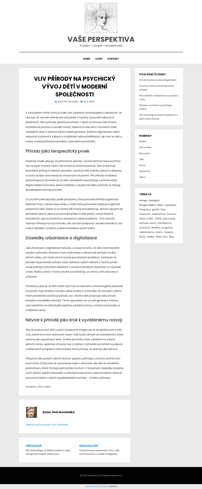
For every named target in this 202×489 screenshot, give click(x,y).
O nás (98, 58)
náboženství (146, 232)
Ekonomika (144, 153)
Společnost (144, 171)
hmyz (142, 218)
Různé (142, 165)
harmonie (144, 214)
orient (159, 232)
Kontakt (113, 58)
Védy (158, 236)
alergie (143, 200)
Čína (171, 236)
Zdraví (142, 177)
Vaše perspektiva (101, 39)
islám (150, 218)
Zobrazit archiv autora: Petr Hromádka (47, 424)
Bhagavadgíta (147, 204)
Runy (142, 236)
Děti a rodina (44, 386)
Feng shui (145, 209)
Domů (86, 58)
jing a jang (169, 218)
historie (171, 214)
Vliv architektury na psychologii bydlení (157, 80)
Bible (160, 204)
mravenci (144, 227)
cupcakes (170, 204)
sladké (150, 236)
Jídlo (141, 159)
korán (153, 223)
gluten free (158, 209)
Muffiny (156, 227)
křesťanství (164, 223)
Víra (165, 236)
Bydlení (142, 141)
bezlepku (154, 200)
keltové (143, 223)
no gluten (167, 227)
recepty (168, 232)
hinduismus (158, 214)
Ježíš (158, 218)
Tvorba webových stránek (96, 486)
